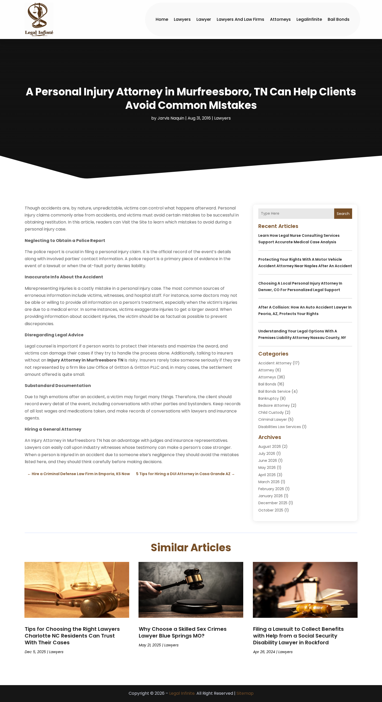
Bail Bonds (339, 19)
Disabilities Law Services (279, 426)
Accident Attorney (275, 363)
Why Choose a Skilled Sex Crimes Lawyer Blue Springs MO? (183, 632)
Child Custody (271, 412)
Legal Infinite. (182, 693)
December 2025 (272, 503)
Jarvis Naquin (170, 118)
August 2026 (269, 446)
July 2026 (266, 453)
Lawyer (203, 19)
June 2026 (267, 460)
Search (343, 213)
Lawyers (182, 19)
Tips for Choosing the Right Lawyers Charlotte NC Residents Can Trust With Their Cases (72, 635)
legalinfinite (309, 19)
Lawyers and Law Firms (240, 19)
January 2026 (270, 495)
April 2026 (267, 474)
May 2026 (267, 467)
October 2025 (270, 510)
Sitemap (245, 693)
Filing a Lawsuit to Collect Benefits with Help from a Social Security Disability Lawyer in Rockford (298, 635)
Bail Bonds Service (274, 391)
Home (162, 19)
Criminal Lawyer (272, 419)
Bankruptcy (268, 398)
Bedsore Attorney (274, 405)
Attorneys (280, 19)
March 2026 (269, 481)
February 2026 (271, 488)
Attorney (266, 370)
